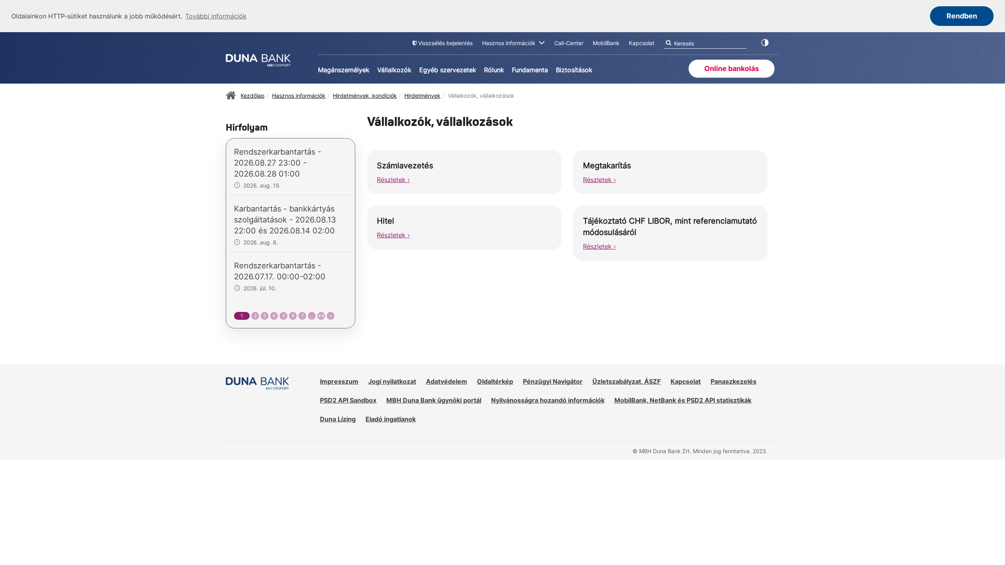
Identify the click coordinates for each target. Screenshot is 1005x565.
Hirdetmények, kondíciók (365, 95)
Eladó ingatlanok (390, 419)
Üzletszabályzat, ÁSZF (626, 381)
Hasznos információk (298, 95)
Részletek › (393, 180)
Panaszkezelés (733, 381)
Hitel (385, 221)
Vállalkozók (394, 70)
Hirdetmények (422, 95)
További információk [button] (216, 16)
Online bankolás (731, 68)
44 (321, 316)
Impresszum (339, 381)
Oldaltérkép (495, 381)
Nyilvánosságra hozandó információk (548, 400)
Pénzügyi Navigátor (553, 381)
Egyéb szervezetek (447, 70)
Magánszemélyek (343, 70)
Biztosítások (574, 70)
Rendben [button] (962, 16)
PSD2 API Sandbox (348, 400)
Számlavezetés (405, 165)
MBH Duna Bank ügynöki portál (433, 400)
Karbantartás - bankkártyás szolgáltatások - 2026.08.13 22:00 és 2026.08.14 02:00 (285, 219)
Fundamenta (530, 70)
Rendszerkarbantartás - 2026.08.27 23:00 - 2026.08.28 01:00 (277, 163)
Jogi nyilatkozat (392, 381)
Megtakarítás (607, 165)
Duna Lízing (338, 419)
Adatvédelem (446, 381)
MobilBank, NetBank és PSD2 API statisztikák (682, 400)
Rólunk (494, 70)
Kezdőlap (253, 95)
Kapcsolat (686, 381)
